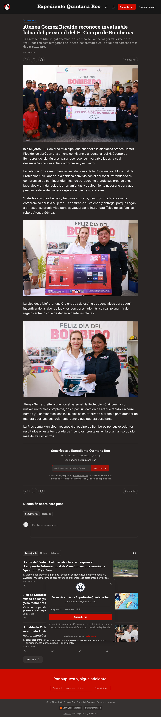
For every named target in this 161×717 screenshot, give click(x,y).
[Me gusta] (26, 60)
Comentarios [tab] (31, 513)
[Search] (106, 7)
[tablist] (38, 514)
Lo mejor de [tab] (31, 553)
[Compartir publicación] (113, 7)
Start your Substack (72, 707)
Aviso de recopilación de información (69, 627)
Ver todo (31, 659)
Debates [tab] (54, 553)
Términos (91, 702)
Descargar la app (93, 707)
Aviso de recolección (106, 702)
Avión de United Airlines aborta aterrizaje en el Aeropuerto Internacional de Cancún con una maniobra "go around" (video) (64, 566)
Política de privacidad (101, 627)
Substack (67, 713)
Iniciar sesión (147, 6)
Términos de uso (80, 624)
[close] (110, 583)
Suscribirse (126, 6)
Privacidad (81, 702)
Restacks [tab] (46, 513)
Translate (30, 20)
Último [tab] (43, 553)
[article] (80, 574)
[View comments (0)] (34, 60)
